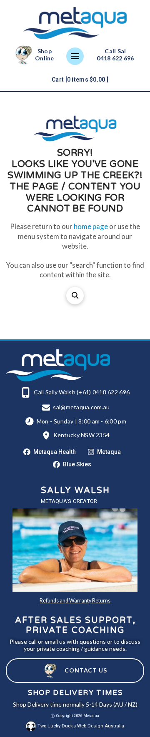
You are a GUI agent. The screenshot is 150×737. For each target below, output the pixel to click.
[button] (75, 56)
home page (91, 226)
